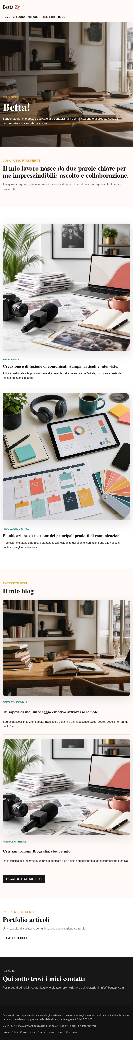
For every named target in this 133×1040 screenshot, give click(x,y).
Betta (11, 6)
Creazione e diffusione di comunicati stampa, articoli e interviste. (60, 366)
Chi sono (19, 17)
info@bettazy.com (112, 987)
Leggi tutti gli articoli (24, 879)
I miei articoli (16, 938)
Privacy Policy (10, 1032)
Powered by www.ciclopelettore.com (57, 1032)
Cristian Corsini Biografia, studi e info (36, 851)
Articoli (33, 17)
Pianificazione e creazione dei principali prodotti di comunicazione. (62, 535)
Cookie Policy (27, 1032)
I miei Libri (48, 17)
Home (6, 17)
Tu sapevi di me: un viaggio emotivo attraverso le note (50, 712)
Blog (61, 17)
